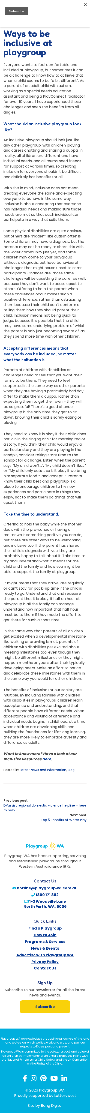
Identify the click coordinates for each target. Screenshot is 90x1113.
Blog (71, 770)
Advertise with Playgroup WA (45, 955)
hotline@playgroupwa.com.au (47, 888)
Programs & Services (45, 941)
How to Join (45, 935)
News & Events (45, 948)
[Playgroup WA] (45, 843)
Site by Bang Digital (45, 1105)
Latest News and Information (43, 770)
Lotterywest (65, 1095)
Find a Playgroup (45, 928)
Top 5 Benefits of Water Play (64, 820)
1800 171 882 (47, 894)
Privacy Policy (45, 961)
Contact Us (45, 968)
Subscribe (45, 1006)
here (46, 759)
